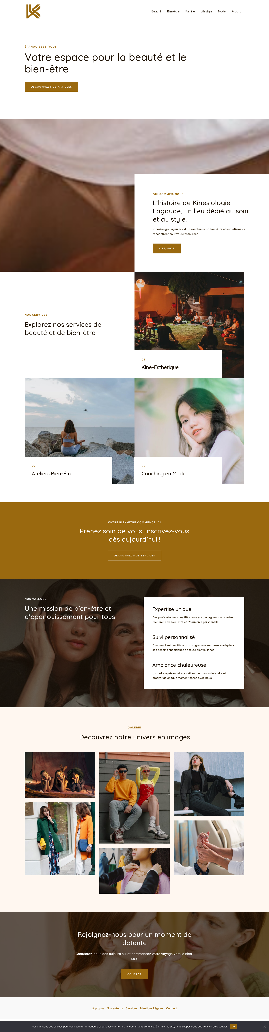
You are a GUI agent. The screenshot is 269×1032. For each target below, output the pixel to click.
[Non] (264, 1026)
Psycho (236, 11)
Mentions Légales (151, 1008)
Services (131, 1008)
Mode (222, 11)
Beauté (156, 11)
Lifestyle (206, 11)
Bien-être (173, 11)
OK (234, 1026)
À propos (98, 1008)
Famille (190, 11)
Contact (171, 1008)
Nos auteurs (115, 1008)
